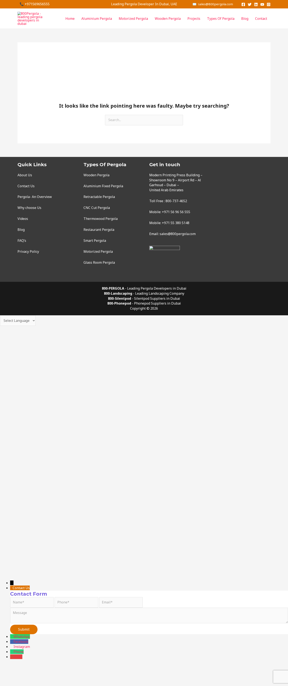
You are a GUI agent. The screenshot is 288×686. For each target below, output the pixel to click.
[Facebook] (243, 4)
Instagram (21, 646)
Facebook (20, 641)
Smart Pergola (94, 240)
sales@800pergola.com (178, 233)
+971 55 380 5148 (175, 223)
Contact (261, 18)
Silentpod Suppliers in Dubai (157, 298)
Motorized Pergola (133, 18)
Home (70, 18)
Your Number (24, 548)
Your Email (22, 530)
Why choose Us (29, 207)
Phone (18, 651)
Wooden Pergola (168, 18)
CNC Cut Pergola (96, 207)
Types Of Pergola (220, 18)
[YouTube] (262, 4)
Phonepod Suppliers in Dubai (157, 303)
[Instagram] (269, 4)
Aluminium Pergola (96, 18)
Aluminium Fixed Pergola (103, 186)
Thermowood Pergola (100, 218)
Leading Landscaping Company (159, 293)
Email (17, 656)
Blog (244, 18)
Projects (193, 18)
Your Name (22, 518)
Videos (22, 218)
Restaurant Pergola (98, 229)
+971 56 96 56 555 (176, 212)
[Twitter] (250, 4)
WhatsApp (21, 636)
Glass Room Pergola (99, 262)
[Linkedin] (256, 4)
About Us (24, 175)
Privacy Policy (28, 251)
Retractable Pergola (99, 196)
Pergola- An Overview (34, 196)
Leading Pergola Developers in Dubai (156, 288)
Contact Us (26, 186)
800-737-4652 (176, 201)
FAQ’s (21, 240)
